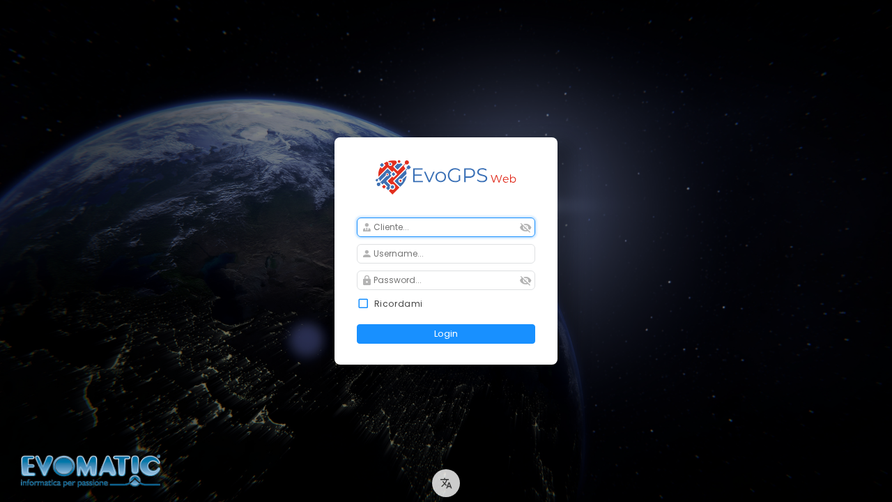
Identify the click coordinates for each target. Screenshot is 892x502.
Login (446, 333)
